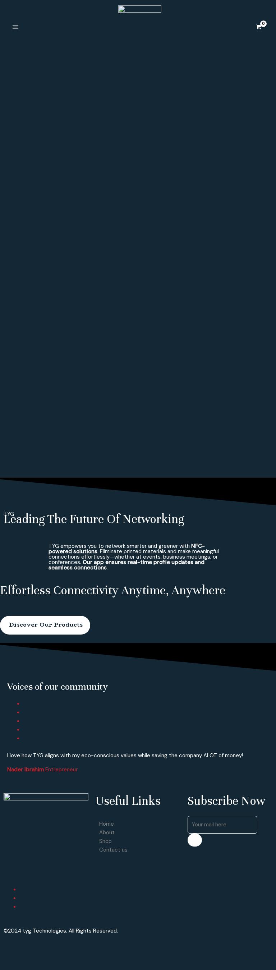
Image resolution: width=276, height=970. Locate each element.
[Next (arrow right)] (23, 963)
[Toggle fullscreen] (39, 950)
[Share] (23, 950)
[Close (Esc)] (7, 950)
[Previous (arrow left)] (7, 963)
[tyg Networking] (133, 26)
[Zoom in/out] (54, 950)
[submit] (195, 840)
